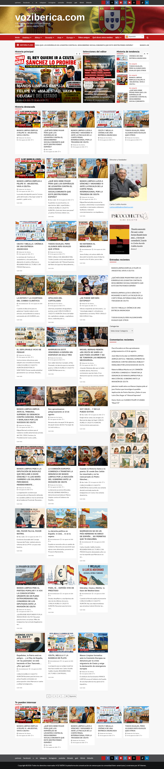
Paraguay (108, 75)
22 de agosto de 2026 (33, 100)
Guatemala (107, 72)
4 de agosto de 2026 (67, 539)
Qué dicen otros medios (102, 37)
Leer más (19, 203)
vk (36, 2)
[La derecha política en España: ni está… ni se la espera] (61, 518)
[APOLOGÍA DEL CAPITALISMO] (61, 285)
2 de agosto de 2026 (24, 611)
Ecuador (106, 70)
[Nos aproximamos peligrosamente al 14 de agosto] (61, 396)
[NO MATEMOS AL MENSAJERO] (93, 231)
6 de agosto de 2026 (95, 414)
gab (76, 2)
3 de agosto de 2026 (99, 542)
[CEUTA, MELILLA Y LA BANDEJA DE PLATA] (61, 642)
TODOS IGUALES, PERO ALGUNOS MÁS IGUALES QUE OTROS (137, 56)
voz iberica (89, 100)
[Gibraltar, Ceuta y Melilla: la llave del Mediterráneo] (93, 575)
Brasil (100, 70)
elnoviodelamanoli (86, 249)
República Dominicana (92, 80)
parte (144, 240)
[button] (147, 38)
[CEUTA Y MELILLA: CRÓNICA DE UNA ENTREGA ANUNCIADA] (109, 119)
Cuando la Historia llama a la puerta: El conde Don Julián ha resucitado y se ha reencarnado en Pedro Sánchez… (92, 474)
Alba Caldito (21, 100)
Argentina (88, 70)
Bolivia (95, 70)
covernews (130, 765)
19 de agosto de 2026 (133, 140)
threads (69, 2)
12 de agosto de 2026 (87, 365)
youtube (61, 2)
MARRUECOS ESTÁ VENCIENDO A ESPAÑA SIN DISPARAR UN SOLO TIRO (60, 352)
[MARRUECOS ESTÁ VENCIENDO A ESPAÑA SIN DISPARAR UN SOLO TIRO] (61, 337)
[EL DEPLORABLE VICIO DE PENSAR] (30, 337)
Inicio (17, 37)
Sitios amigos (84, 37)
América (25, 38)
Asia (59, 38)
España (87, 61)
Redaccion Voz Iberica (25, 137)
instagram (52, 2)
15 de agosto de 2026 (56, 360)
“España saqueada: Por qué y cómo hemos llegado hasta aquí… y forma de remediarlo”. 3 (139, 234)
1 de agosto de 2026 (67, 593)
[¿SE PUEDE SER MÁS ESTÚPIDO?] (93, 285)
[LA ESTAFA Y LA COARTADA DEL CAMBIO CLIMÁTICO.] (30, 285)
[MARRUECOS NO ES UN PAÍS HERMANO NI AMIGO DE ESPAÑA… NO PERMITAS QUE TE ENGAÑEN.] (93, 518)
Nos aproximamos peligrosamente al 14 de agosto (58, 412)
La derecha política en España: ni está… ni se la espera (59, 534)
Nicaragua (101, 75)
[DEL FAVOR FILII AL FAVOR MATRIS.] (30, 518)
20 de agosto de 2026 (78, 147)
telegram (43, 2)
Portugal (92, 77)
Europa (70, 38)
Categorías (114, 326)
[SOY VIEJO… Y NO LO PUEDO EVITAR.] (93, 396)
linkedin (89, 2)
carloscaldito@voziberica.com (121, 207)
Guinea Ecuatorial (90, 75)
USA (101, 80)
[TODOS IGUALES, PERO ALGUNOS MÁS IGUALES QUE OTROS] (136, 119)
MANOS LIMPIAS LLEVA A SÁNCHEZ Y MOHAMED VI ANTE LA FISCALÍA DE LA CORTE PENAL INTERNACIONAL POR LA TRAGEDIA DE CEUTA (127, 297)
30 (67, 696)
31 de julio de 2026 (87, 673)
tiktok (82, 2)
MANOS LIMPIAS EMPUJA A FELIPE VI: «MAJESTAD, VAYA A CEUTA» (27, 132)
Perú (86, 77)
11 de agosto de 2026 (24, 427)
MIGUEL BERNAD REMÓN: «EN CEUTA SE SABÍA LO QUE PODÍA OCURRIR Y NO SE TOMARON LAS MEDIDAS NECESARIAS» (93, 355)
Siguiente (72, 696)
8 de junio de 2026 (100, 100)
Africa (37, 38)
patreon (18, 2)
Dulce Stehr (116, 400)
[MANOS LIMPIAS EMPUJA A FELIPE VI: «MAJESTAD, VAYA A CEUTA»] (122, 67)
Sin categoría (21, 66)
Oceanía (48, 38)
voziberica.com (50, 17)
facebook (26, 2)
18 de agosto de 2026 (24, 357)
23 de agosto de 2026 (24, 140)
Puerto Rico (100, 77)
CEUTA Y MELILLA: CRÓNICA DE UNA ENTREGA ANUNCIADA (107, 132)
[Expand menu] (30, 37)
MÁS (117, 38)
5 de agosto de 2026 (95, 482)
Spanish (132, 36)
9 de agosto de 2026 (55, 419)
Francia (100, 72)
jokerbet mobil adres (120, 386)
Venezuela (108, 80)
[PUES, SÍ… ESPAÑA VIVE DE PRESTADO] (61, 575)
